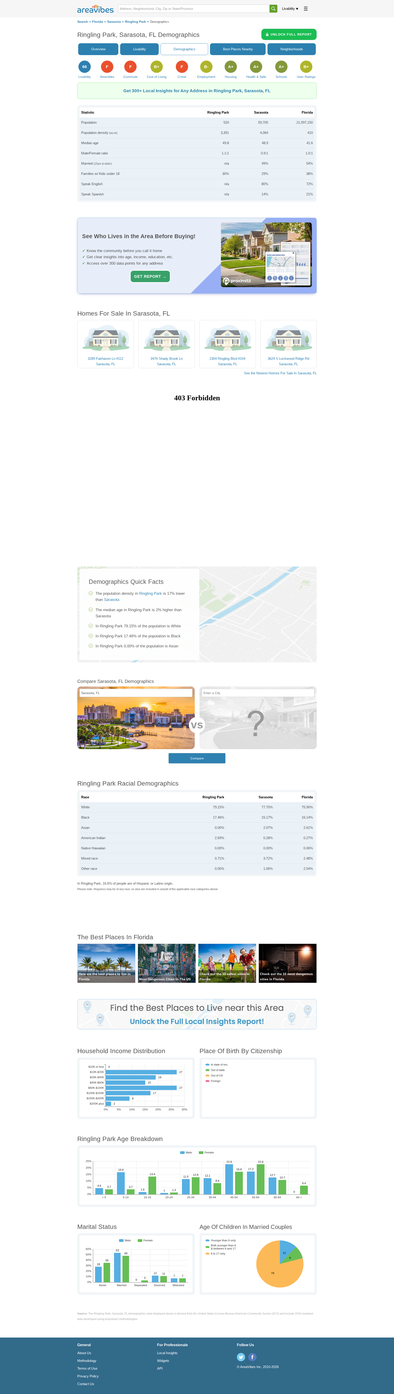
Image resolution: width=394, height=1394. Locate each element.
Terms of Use (87, 1368)
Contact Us (85, 1384)
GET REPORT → (150, 276)
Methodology (86, 1361)
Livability (288, 8)
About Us (84, 1353)
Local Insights (167, 1353)
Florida (97, 21)
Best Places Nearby (238, 49)
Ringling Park (135, 21)
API (160, 1368)
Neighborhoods (291, 49)
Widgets (163, 1361)
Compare (197, 758)
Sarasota (114, 21)
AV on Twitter (241, 1357)
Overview (98, 49)
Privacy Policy (88, 1376)
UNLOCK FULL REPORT (291, 34)
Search (82, 21)
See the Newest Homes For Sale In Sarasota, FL (280, 373)
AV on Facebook (252, 1357)
